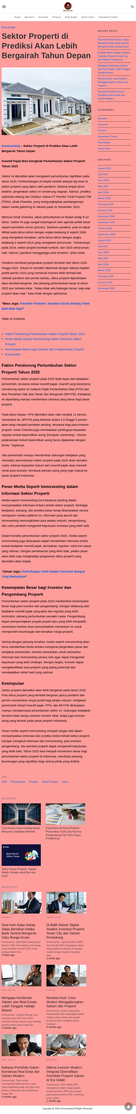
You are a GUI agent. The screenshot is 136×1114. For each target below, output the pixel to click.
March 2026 (104, 198)
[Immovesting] (68, 6)
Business (29, 17)
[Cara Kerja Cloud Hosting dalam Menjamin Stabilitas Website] (21, 814)
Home (18, 17)
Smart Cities (87, 17)
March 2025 (104, 270)
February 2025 (105, 276)
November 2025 (106, 222)
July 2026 (103, 174)
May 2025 (103, 258)
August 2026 (104, 168)
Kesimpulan (13, 354)
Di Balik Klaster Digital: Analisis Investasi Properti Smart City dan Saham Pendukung (114, 56)
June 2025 (103, 252)
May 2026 (103, 186)
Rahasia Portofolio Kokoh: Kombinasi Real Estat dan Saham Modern (21, 1072)
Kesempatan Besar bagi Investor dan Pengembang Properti (44, 349)
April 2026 (103, 192)
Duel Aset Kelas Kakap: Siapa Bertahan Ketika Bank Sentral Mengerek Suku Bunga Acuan (113, 43)
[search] (132, 7)
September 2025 (106, 234)
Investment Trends (108, 17)
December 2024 (106, 288)
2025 (4, 781)
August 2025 (104, 240)
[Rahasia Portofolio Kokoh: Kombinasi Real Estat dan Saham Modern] (21, 1045)
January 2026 (105, 210)
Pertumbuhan (18, 781)
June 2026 (103, 180)
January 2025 (105, 282)
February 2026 (105, 204)
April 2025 (103, 264)
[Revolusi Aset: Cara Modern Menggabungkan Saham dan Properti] (66, 975)
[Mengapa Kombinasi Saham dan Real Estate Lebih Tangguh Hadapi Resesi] (21, 975)
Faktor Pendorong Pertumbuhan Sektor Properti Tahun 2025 (45, 334)
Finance (56, 17)
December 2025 (106, 216)
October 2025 (105, 228)
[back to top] (128, 1106)
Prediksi (33, 781)
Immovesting (11, 146)
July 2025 (103, 246)
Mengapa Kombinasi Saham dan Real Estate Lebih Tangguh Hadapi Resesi (114, 69)
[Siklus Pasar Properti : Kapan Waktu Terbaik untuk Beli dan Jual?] (21, 855)
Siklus (65, 781)
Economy (43, 17)
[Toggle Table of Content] (4, 329)
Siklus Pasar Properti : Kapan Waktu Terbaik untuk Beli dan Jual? (19, 873)
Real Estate (71, 17)
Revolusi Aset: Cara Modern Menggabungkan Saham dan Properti (64, 1002)
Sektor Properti (50, 781)
